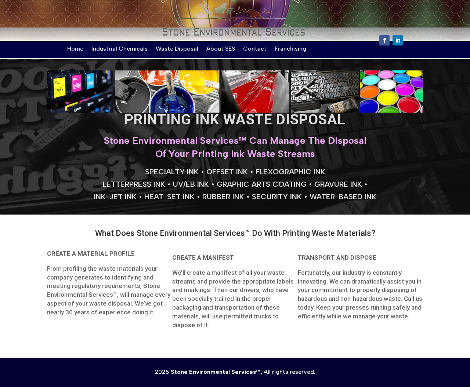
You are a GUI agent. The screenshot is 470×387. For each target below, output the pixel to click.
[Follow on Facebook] (384, 40)
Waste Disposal (177, 48)
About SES (220, 48)
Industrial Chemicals (119, 48)
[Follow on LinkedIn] (398, 40)
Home (75, 48)
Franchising (290, 48)
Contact (255, 48)
